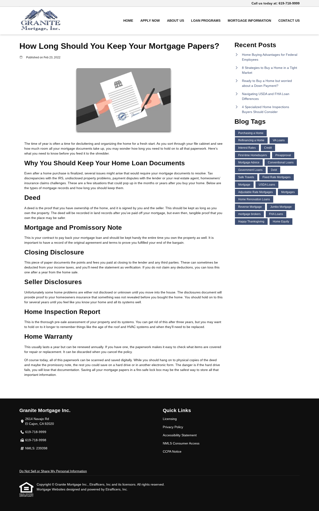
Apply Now (150, 20)
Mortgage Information (249, 20)
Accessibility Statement (180, 435)
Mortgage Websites (51, 489)
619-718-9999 (289, 3)
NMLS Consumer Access (181, 443)
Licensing (170, 419)
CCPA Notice (172, 451)
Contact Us (289, 20)
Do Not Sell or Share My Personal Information (53, 471)
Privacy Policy (173, 427)
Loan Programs (205, 20)
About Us (175, 20)
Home (128, 20)
